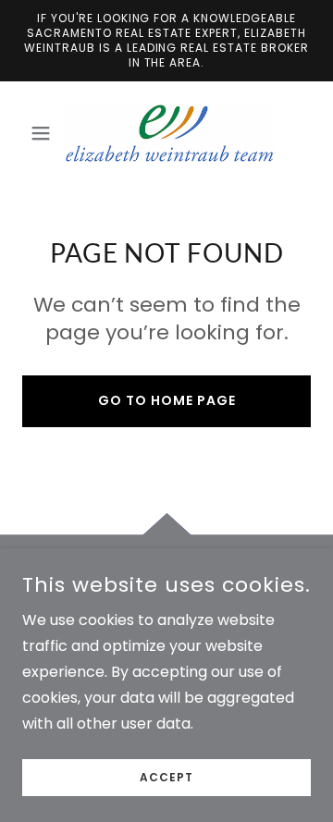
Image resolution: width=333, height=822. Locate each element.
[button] (44, 133)
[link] (166, 133)
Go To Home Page (167, 400)
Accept (166, 777)
